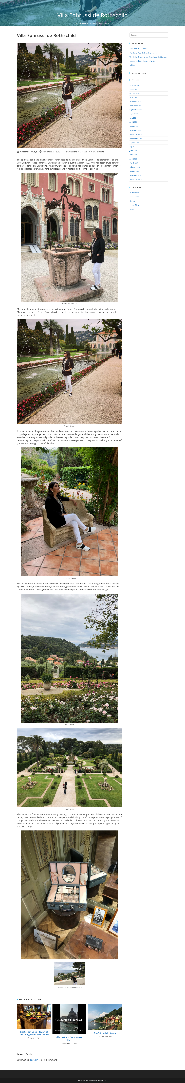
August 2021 (134, 114)
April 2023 (133, 89)
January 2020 (134, 171)
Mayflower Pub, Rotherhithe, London (143, 53)
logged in (33, 1059)
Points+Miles (134, 205)
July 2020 (133, 146)
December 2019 (135, 175)
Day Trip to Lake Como (105, 1033)
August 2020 (134, 142)
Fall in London (135, 65)
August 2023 (134, 85)
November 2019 (135, 179)
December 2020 (135, 130)
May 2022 (133, 97)
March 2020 (134, 163)
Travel (132, 209)
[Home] (77, 23)
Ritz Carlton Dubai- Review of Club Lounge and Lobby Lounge (34, 1033)
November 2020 (135, 134)
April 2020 (133, 159)
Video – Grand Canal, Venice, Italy (69, 1038)
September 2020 (136, 138)
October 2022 (135, 93)
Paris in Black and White (138, 49)
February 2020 (135, 167)
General (83, 152)
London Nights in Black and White (142, 61)
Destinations (71, 152)
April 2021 (133, 122)
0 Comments (98, 152)
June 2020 (133, 151)
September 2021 (136, 110)
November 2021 (135, 105)
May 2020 (133, 155)
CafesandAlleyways (28, 152)
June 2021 (133, 118)
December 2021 (135, 101)
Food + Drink (134, 197)
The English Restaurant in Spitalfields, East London (148, 57)
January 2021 (134, 126)
